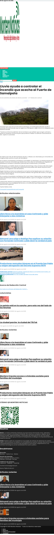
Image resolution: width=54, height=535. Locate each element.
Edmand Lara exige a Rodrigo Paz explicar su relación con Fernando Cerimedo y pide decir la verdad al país (26, 239)
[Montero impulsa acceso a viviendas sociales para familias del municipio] (4, 372)
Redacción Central (36, 98)
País (4, 73)
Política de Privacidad (9, 532)
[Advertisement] (27, 58)
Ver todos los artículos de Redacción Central (14, 289)
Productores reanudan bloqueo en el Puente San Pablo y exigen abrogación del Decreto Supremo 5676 (26, 264)
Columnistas (6, 75)
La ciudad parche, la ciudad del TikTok (18, 322)
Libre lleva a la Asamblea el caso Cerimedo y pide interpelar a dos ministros (24, 215)
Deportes (5, 72)
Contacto (5, 533)
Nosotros (5, 76)
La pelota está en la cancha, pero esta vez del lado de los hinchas (26, 306)
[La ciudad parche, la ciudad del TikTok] (4, 319)
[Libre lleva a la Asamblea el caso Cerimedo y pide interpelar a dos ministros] (11, 210)
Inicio (4, 70)
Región (4, 74)
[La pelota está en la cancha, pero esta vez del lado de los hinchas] (4, 302)
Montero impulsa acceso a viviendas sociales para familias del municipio (24, 377)
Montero (5, 71)
